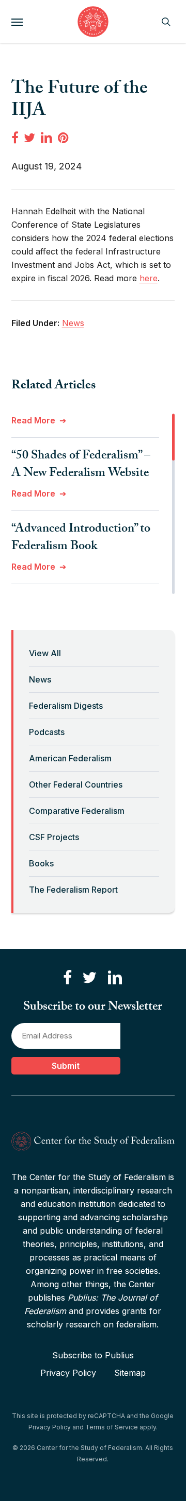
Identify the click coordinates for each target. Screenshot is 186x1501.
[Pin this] (64, 137)
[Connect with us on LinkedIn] (114, 977)
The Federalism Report (73, 889)
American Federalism (70, 758)
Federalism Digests (66, 706)
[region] (93, 504)
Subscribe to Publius (93, 1355)
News (40, 679)
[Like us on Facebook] (67, 977)
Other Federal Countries (75, 784)
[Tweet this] (29, 137)
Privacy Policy (68, 1373)
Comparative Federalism (77, 811)
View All (45, 653)
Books (41, 863)
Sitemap (130, 1373)
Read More (33, 420)
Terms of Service (111, 1427)
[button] (17, 21)
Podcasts (47, 732)
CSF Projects (54, 837)
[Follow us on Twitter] (89, 977)
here (149, 278)
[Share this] (15, 137)
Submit (66, 1066)
